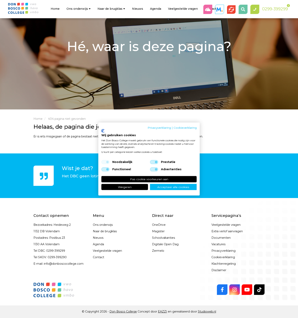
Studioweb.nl (207, 311)
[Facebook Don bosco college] (222, 289)
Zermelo (158, 251)
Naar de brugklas (110, 9)
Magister (158, 231)
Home (55, 9)
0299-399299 (55, 251)
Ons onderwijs (77, 9)
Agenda (155, 9)
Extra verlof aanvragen (227, 231)
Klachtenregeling (223, 264)
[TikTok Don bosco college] (259, 289)
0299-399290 (57, 257)
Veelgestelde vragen (107, 251)
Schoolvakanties (163, 238)
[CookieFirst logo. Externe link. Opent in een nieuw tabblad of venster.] (102, 131)
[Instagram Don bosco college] (234, 289)
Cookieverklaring (223, 257)
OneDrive (159, 225)
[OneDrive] (208, 9)
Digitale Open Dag (165, 244)
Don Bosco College (123, 311)
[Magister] (220, 9)
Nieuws (137, 9)
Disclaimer (218, 270)
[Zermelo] (232, 9)
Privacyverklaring (223, 251)
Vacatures (218, 244)
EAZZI (162, 311)
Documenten (221, 238)
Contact (98, 257)
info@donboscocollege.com (64, 264)
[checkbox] (105, 162)
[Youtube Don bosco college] (247, 289)
